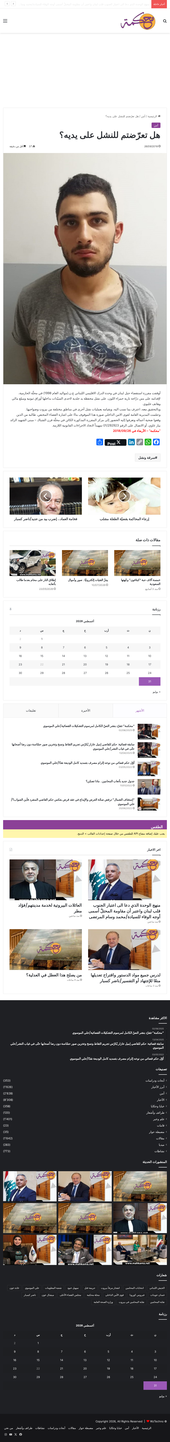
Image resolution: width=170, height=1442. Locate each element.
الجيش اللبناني (157, 1287)
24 (149, 673)
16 (20, 656)
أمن (143, 116)
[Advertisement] (85, 77)
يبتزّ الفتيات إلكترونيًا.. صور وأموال (88, 580)
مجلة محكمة (93, 1294)
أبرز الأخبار (157, 1087)
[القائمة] (5, 22)
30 (20, 673)
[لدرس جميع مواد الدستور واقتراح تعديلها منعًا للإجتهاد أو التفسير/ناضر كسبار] (124, 949)
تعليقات (31, 710)
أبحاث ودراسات (155, 1080)
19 (106, 664)
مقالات (160, 1138)
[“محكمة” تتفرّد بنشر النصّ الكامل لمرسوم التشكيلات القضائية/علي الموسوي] (149, 731)
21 (63, 664)
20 (85, 664)
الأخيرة (85, 710)
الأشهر (140, 710)
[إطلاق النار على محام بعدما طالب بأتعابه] (33, 563)
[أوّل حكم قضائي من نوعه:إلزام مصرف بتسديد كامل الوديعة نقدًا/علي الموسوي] (149, 768)
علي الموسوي (32, 1287)
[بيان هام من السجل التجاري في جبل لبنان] (140, 1186)
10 (149, 656)
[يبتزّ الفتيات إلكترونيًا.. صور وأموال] (85, 563)
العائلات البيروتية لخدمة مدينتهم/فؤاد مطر (125, 4)
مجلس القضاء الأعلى (70, 1294)
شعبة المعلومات (53, 1287)
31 (149, 681)
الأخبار (160, 1099)
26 (106, 673)
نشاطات (159, 1151)
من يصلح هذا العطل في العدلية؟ (54, 975)
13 (85, 656)
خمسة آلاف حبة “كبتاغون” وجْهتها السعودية (140, 582)
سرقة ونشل (146, 457)
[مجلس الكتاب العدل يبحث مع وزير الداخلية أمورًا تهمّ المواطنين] (140, 1250)
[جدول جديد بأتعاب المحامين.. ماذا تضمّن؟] (149, 787)
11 (128, 656)
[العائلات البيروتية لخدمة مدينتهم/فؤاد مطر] (46, 879)
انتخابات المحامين (134, 1287)
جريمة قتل (89, 1287)
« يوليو (156, 691)
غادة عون (14, 1287)
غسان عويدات (157, 1294)
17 (149, 664)
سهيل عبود (73, 1287)
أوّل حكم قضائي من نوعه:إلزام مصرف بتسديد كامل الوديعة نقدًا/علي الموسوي (88, 763)
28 (63, 673)
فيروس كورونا (137, 1294)
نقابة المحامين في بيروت (131, 1301)
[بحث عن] (165, 22)
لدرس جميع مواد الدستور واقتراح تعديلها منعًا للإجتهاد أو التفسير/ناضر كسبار (125, 978)
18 (128, 664)
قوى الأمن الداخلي (114, 1294)
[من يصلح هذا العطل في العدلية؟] (46, 949)
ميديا (161, 1144)
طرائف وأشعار (155, 1112)
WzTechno (157, 1421)
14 (63, 656)
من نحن (8, 1428)
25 (128, 673)
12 (106, 656)
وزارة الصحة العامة (103, 1301)
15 (41, 656)
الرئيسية (153, 116)
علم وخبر (158, 1119)
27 (85, 673)
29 (42, 673)
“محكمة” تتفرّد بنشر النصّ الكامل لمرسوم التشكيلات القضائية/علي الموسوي (89, 726)
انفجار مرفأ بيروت (110, 1287)
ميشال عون (48, 1294)
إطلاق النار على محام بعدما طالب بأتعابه (36, 582)
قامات (160, 1125)
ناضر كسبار (30, 1294)
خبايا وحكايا (157, 1106)
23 (20, 664)
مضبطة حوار (156, 1132)
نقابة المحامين (157, 1301)
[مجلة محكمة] (138, 20)
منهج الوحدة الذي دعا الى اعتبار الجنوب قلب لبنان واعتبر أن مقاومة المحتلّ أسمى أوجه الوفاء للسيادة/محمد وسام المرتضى (124, 911)
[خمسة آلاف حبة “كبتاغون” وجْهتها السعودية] (137, 563)
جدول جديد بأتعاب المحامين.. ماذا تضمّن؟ (110, 781)
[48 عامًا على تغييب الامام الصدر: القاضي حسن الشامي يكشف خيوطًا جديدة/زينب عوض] (85, 1250)
